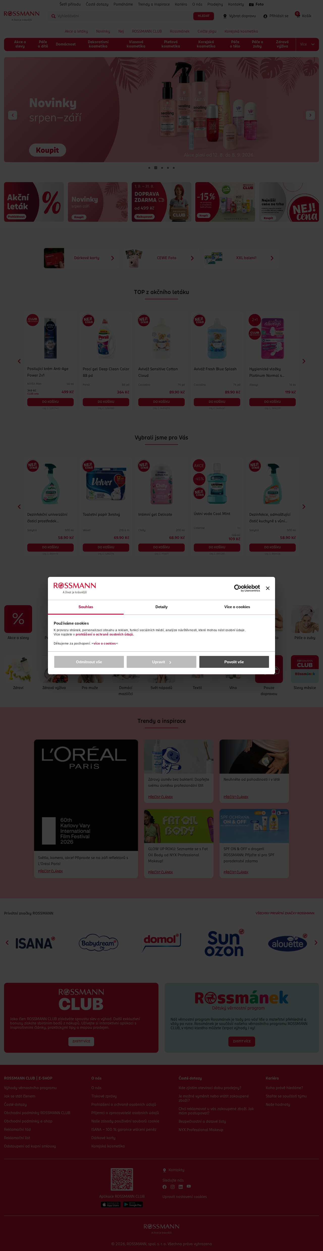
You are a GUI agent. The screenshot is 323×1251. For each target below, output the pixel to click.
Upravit (158, 662)
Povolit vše (234, 662)
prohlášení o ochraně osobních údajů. (105, 634)
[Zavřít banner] (268, 588)
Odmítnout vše (89, 662)
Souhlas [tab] (85, 607)
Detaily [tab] (161, 607)
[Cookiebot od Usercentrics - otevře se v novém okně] (238, 588)
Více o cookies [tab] (237, 607)
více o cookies (105, 643)
